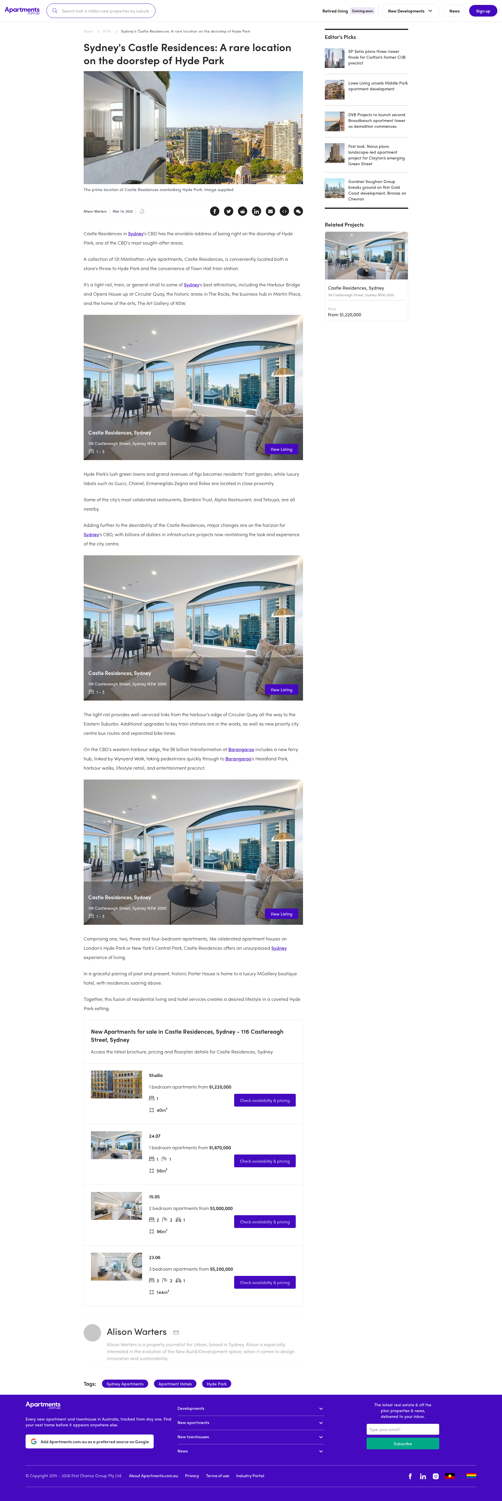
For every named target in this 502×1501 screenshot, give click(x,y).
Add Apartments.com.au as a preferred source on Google (95, 1441)
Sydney (136, 233)
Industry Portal (250, 1475)
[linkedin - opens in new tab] (422, 1476)
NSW (107, 31)
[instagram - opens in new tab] (435, 1476)
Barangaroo (241, 749)
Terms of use (217, 1475)
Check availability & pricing (265, 1100)
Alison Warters (138, 1331)
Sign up (483, 11)
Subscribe (403, 1443)
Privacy (192, 1475)
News (88, 31)
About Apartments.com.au (153, 1475)
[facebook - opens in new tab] (410, 1476)
